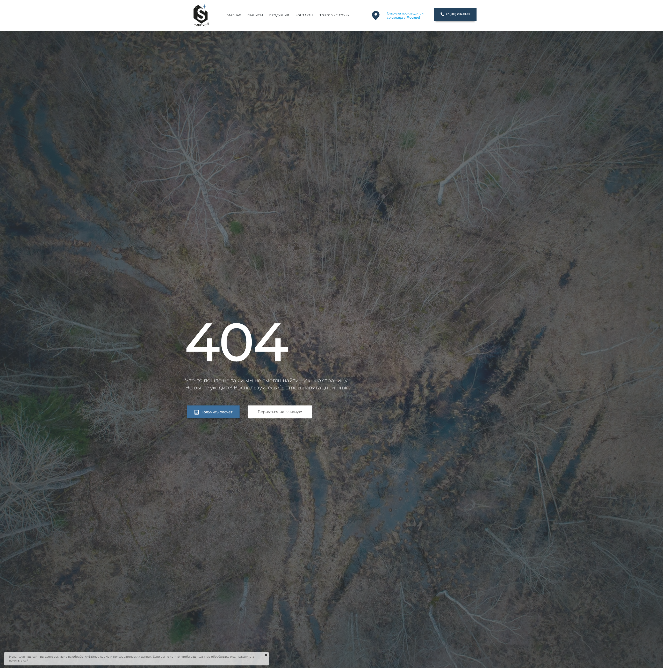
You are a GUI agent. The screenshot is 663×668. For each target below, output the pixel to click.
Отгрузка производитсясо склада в (405, 15)
